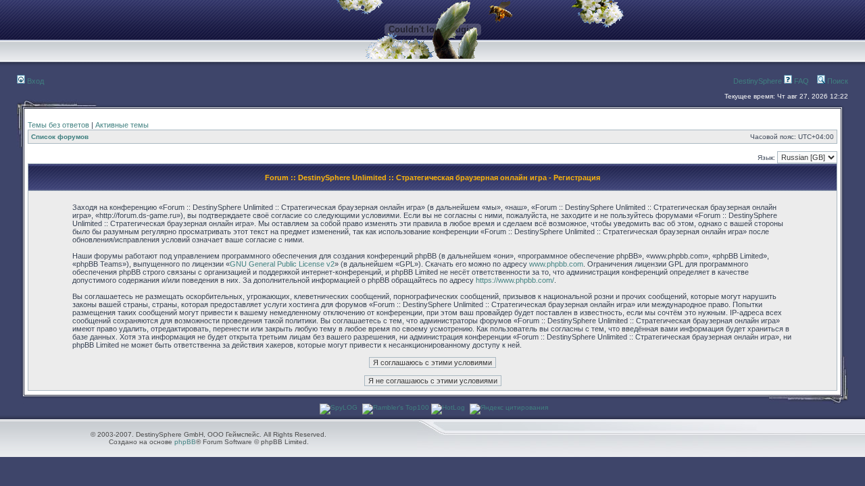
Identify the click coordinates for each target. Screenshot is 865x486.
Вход (34, 81)
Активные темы (122, 125)
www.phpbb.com (556, 264)
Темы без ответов (58, 125)
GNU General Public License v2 (282, 264)
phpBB (185, 442)
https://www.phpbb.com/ (515, 280)
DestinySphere (757, 81)
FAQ (800, 81)
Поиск (836, 81)
